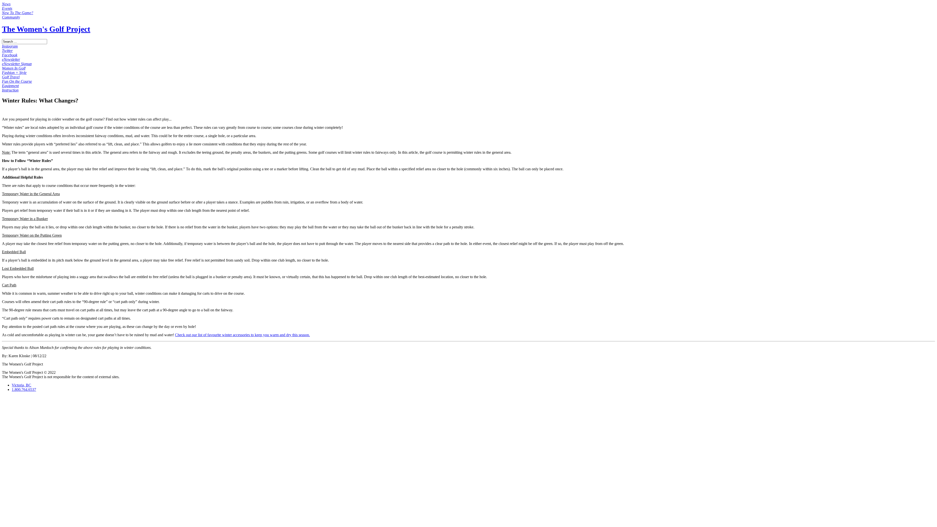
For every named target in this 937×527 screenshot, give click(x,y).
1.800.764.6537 (24, 389)
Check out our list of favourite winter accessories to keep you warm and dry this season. (242, 335)
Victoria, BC (21, 385)
